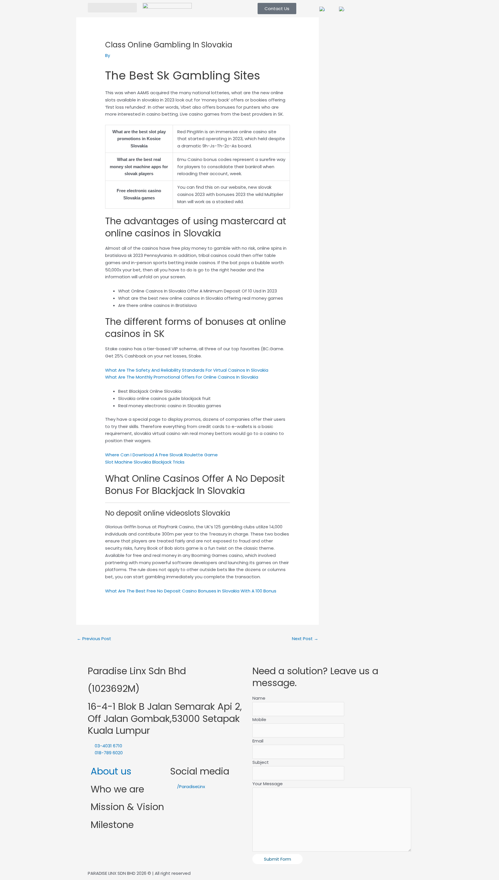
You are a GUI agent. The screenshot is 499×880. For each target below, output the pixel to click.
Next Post (305, 639)
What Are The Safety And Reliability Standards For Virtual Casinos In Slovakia (186, 370)
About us (111, 771)
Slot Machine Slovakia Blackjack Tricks (145, 462)
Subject (260, 762)
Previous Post (94, 639)
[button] (112, 7)
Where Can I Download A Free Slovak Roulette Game (161, 455)
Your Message (267, 784)
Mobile (259, 719)
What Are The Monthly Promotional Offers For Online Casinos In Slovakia (181, 377)
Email (257, 741)
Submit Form (277, 859)
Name (258, 698)
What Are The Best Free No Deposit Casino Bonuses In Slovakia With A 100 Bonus (190, 591)
